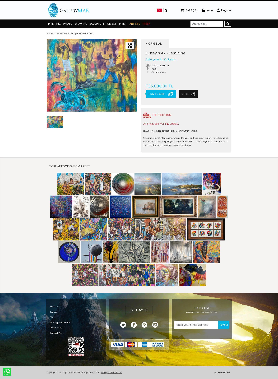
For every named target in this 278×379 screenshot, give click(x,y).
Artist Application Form (60, 322)
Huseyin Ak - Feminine (81, 33)
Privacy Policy (56, 327)
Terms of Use (56, 333)
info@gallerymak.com (111, 372)
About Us (54, 306)
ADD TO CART (157, 94)
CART (191, 10)
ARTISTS (135, 23)
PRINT (123, 23)
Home (50, 33)
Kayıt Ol (224, 324)
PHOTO (67, 23)
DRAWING (81, 23)
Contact (53, 312)
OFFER (185, 94)
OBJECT (111, 23)
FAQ (52, 317)
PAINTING (54, 23)
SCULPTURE (97, 23)
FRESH (146, 23)
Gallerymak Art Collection (161, 59)
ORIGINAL (155, 43)
